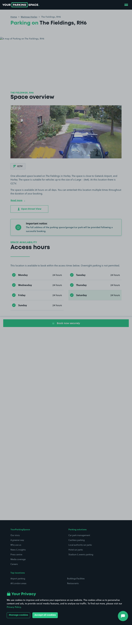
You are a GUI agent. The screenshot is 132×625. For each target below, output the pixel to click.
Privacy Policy (14, 607)
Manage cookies (18, 615)
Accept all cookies (45, 615)
